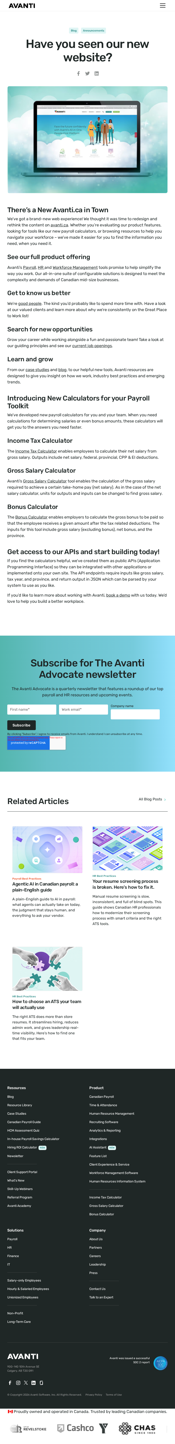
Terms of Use (114, 1394)
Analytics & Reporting (105, 1130)
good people (29, 303)
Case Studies (16, 1114)
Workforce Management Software (113, 1173)
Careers (95, 1256)
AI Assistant (102, 1147)
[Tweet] (87, 74)
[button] (161, 5)
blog (62, 369)
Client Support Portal (22, 1172)
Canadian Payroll (101, 1097)
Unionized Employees (22, 1297)
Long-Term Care (19, 1322)
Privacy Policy (93, 1394)
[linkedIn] (33, 1383)
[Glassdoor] (41, 1383)
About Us (96, 1239)
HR (41, 267)
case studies (37, 369)
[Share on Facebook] (78, 74)
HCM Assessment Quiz (23, 1130)
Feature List (98, 1156)
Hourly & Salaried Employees (28, 1289)
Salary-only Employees (24, 1280)
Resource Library (19, 1105)
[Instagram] (18, 1383)
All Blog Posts (150, 799)
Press (93, 1273)
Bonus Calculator (31, 517)
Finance (13, 1256)
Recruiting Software (103, 1122)
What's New (15, 1180)
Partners (95, 1248)
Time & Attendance (103, 1105)
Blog (74, 30)
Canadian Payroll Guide (24, 1122)
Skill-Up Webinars (20, 1189)
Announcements (93, 30)
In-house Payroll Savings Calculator (33, 1139)
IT (8, 1264)
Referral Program (19, 1197)
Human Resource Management (111, 1114)
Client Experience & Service (109, 1164)
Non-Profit (15, 1313)
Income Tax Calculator (36, 451)
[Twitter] (26, 1383)
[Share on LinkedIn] (96, 74)
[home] (22, 5)
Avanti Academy (19, 1206)
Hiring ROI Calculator (26, 1147)
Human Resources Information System (117, 1181)
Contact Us (97, 1289)
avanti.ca (59, 225)
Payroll (29, 267)
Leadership (97, 1264)
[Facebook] (10, 1383)
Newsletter (15, 1156)
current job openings (92, 345)
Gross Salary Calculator (45, 481)
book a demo (118, 595)
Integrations (98, 1139)
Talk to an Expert (101, 1297)
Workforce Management (75, 267)
